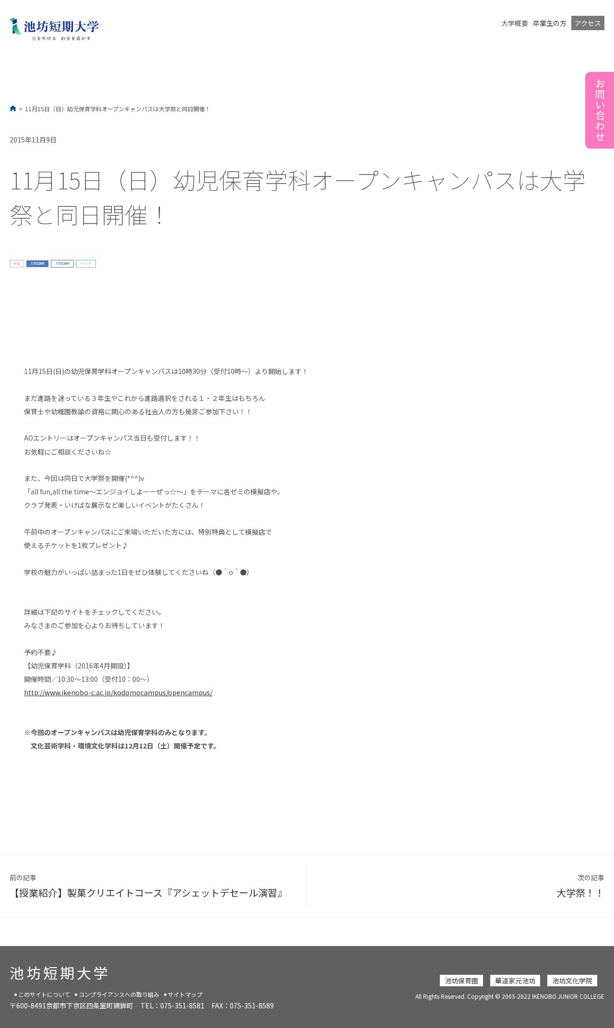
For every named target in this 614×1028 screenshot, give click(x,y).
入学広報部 (37, 263)
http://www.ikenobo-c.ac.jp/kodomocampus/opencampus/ (118, 692)
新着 (17, 263)
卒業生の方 (550, 23)
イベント (86, 263)
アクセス (588, 23)
